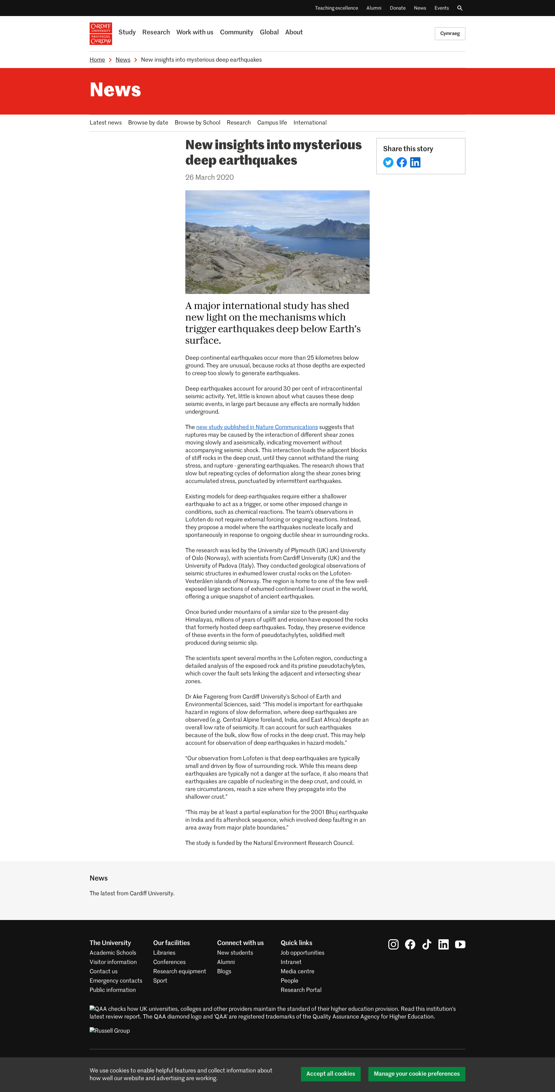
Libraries (164, 953)
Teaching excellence (336, 8)
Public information (113, 990)
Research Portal (301, 990)
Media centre (297, 972)
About (294, 33)
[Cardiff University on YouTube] (460, 944)
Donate (398, 8)
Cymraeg (450, 33)
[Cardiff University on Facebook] (410, 944)
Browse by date (148, 123)
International (310, 123)
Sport (160, 981)
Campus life (272, 123)
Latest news (106, 123)
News (420, 8)
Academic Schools (113, 953)
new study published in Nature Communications (257, 427)
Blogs (224, 972)
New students (235, 953)
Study (127, 33)
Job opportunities (302, 953)
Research (156, 33)
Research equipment (179, 972)
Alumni (374, 8)
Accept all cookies (330, 1074)
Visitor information (113, 962)
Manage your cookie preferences (417, 1074)
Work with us (195, 33)
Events (442, 8)
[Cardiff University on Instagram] (393, 944)
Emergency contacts (116, 981)
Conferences (169, 962)
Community (236, 33)
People (289, 981)
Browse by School (197, 123)
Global (269, 33)
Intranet (291, 962)
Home (97, 60)
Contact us (104, 972)
